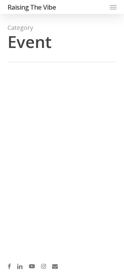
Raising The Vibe (32, 7)
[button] (113, 7)
